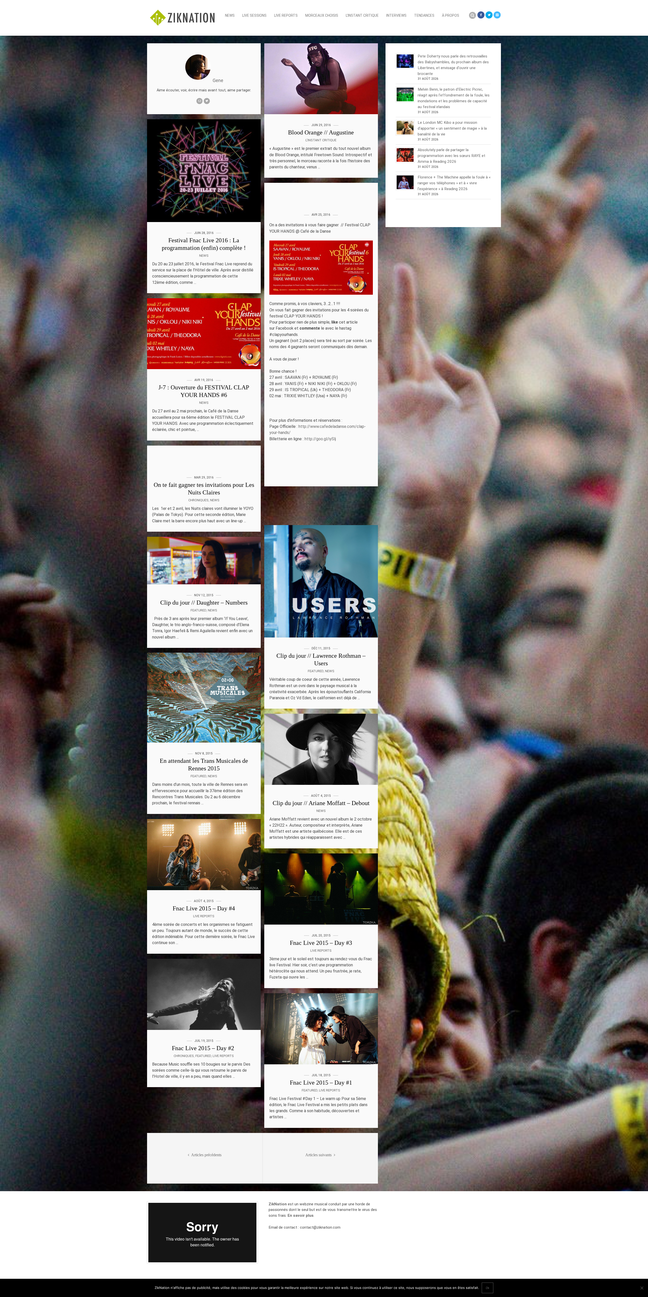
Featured (315, 671)
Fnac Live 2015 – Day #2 (204, 1048)
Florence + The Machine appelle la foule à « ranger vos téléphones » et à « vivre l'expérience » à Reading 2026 (454, 183)
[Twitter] (489, 14)
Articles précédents (205, 1155)
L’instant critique (362, 15)
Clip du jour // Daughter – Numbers (204, 602)
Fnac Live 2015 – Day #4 (204, 908)
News (230, 15)
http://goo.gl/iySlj (320, 438)
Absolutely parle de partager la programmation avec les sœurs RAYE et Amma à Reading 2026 (451, 156)
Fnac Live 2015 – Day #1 (321, 1082)
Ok (487, 1288)
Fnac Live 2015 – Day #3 (321, 943)
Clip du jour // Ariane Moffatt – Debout (321, 803)
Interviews (396, 15)
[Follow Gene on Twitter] (207, 101)
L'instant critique (321, 140)
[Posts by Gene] (198, 80)
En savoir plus (301, 1215)
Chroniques (198, 500)
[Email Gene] (199, 101)
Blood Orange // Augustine (321, 132)
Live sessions (254, 15)
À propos (450, 15)
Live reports (286, 15)
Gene (218, 80)
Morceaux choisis (321, 15)
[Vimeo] (497, 14)
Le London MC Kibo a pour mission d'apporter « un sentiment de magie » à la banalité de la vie (452, 128)
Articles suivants (319, 1155)
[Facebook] (480, 14)
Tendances (424, 15)
